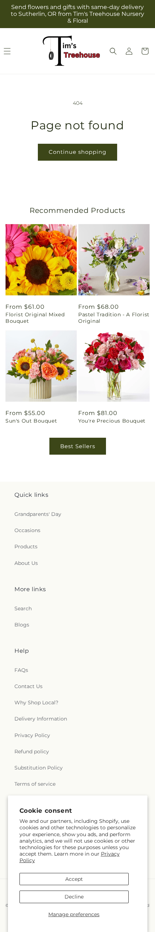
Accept (74, 879)
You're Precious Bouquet (112, 421)
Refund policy (31, 751)
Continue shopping (77, 151)
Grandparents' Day (37, 514)
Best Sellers (77, 446)
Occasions (27, 530)
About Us (26, 563)
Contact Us (28, 686)
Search (23, 608)
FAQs (21, 670)
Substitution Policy (38, 767)
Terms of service (35, 784)
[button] (113, 51)
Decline (74, 896)
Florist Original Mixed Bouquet (35, 317)
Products (25, 546)
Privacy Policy (32, 735)
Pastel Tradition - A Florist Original (114, 317)
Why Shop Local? (36, 702)
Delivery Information (40, 718)
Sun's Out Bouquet (31, 421)
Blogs (21, 624)
